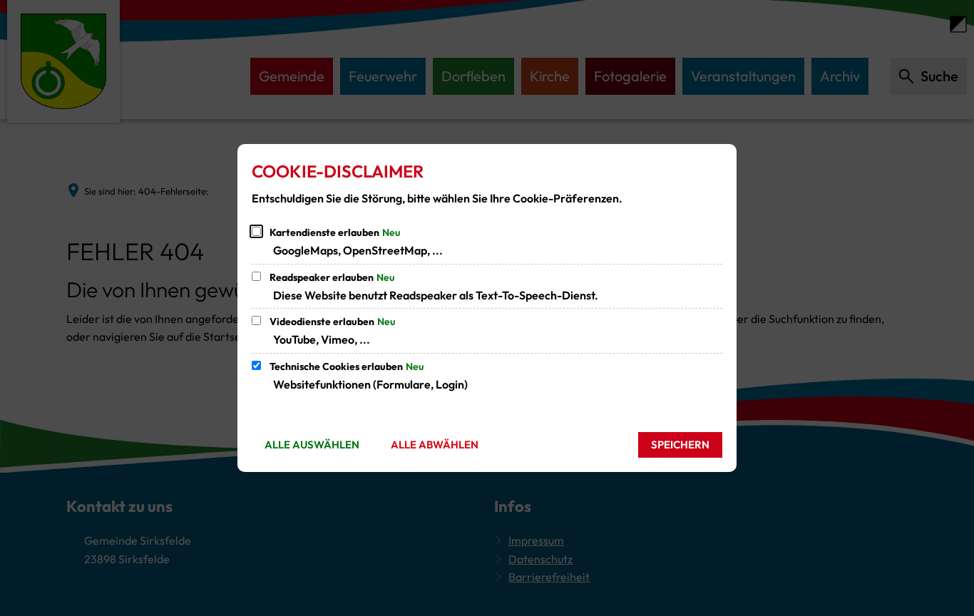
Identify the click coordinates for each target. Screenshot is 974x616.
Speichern (680, 444)
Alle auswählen (312, 444)
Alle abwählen (434, 444)
